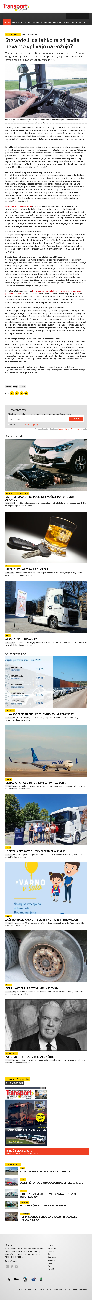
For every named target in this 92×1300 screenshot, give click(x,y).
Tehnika (27, 22)
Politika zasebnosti (60, 1289)
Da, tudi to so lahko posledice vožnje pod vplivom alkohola (39, 498)
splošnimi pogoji (31, 424)
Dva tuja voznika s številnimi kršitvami (32, 988)
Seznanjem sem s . (24, 424)
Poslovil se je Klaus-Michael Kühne (29, 1056)
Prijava (76, 418)
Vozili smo (17, 22)
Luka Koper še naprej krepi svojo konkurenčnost (39, 714)
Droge (15, 387)
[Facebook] (12, 1266)
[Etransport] (16, 7)
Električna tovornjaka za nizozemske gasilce (51, 1182)
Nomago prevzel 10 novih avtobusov (45, 1171)
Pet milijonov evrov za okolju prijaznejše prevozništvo (48, 1218)
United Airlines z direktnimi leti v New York (35, 782)
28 (86, 1289)
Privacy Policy (63, 429)
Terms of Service (76, 429)
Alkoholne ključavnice (21, 639)
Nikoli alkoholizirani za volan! (26, 569)
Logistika (57, 22)
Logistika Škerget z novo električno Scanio (35, 851)
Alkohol (8, 387)
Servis (36, 22)
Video (66, 22)
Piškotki (48, 1289)
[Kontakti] (7, 1266)
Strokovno (46, 22)
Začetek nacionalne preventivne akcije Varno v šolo (41, 919)
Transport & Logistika (17, 1079)
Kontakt (82, 22)
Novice (7, 22)
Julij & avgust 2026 (14, 1083)
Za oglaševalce (11, 1261)
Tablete (22, 387)
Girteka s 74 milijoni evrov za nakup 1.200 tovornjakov (48, 1195)
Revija (74, 22)
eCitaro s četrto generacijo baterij (44, 1205)
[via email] (26, 393)
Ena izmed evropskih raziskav (18, 206)
